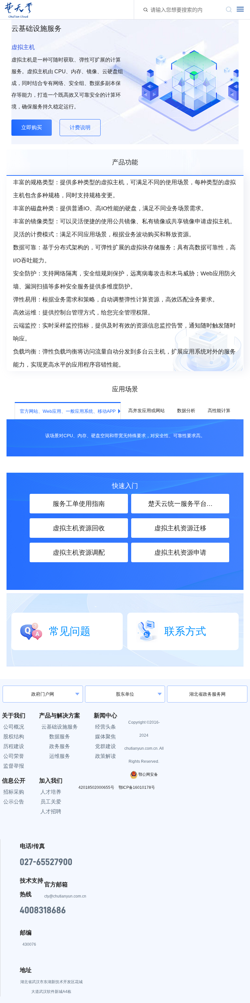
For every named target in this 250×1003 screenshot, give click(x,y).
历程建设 (13, 746)
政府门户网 (42, 694)
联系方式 (185, 631)
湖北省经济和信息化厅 (42, 684)
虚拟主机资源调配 (79, 552)
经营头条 (105, 727)
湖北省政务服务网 (207, 694)
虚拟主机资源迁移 (180, 528)
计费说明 (80, 127)
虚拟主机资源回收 (79, 528)
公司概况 (13, 727)
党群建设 (105, 746)
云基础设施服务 (59, 727)
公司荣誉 (13, 756)
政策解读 (105, 756)
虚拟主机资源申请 (180, 552)
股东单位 (125, 694)
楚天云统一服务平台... (180, 503)
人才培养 (50, 792)
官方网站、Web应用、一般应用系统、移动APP (68, 411)
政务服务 (59, 746)
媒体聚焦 (105, 736)
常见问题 (69, 631)
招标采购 (13, 792)
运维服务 (59, 756)
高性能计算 (219, 410)
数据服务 (59, 736)
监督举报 (13, 766)
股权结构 (13, 736)
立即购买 (31, 127)
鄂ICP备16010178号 (136, 787)
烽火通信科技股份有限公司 (125, 683)
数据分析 (186, 410)
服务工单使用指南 (79, 503)
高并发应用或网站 (146, 410)
